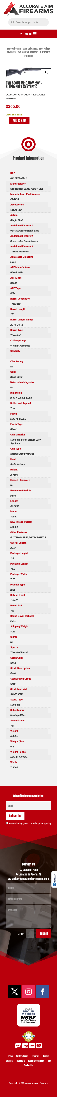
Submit (44, 933)
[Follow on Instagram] (28, 991)
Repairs (46, 1056)
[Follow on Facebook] (42, 991)
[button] (46, 72)
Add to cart (19, 120)
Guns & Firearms (30, 48)
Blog (49, 1061)
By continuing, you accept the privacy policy (30, 823)
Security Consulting (36, 1061)
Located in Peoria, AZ (30, 874)
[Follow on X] (14, 991)
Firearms (17, 48)
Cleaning (9, 1061)
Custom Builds (22, 1056)
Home (9, 48)
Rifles (41, 48)
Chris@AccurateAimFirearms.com (30, 879)
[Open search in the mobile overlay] (28, 22)
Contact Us (28, 1065)
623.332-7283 (30, 870)
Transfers (20, 1061)
